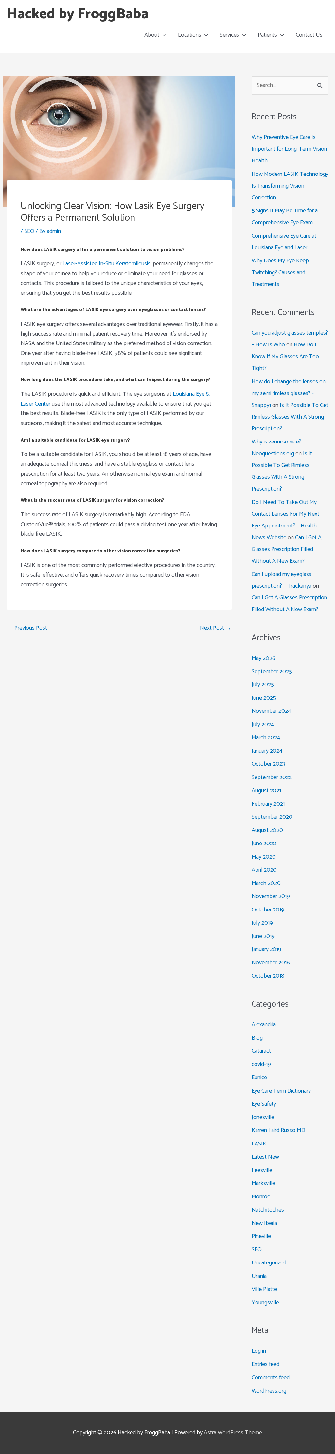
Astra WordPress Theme (233, 1433)
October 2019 (268, 910)
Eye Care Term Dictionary (281, 1091)
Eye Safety (264, 1104)
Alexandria (264, 1024)
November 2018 (271, 963)
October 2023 (268, 764)
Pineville (261, 1236)
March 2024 (266, 738)
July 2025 (263, 685)
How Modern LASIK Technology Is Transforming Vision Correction (290, 186)
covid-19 (261, 1064)
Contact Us (309, 35)
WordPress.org (269, 1391)
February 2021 (268, 804)
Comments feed (271, 1377)
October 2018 (268, 976)
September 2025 (272, 672)
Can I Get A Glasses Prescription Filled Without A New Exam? (287, 549)
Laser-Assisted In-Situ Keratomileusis (106, 264)
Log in (259, 1351)
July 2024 (263, 724)
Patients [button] (267, 35)
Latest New (265, 1157)
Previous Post (27, 628)
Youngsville (265, 1303)
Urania (259, 1276)
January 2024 (267, 751)
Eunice (259, 1077)
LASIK (259, 1144)
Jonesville (263, 1117)
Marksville (263, 1183)
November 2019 (271, 896)
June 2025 (264, 698)
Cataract (261, 1051)
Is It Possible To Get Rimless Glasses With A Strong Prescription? (290, 417)
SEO (29, 231)
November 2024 (271, 711)
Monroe (261, 1197)
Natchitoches (268, 1210)
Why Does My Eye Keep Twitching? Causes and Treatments (280, 272)
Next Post (215, 628)
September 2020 (272, 817)
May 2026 (263, 658)
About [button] (151, 35)
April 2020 (264, 870)
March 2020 (266, 883)
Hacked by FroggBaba (78, 14)
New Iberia (264, 1223)
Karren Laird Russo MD (278, 1130)
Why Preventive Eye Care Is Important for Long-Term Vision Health (289, 149)
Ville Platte (264, 1289)
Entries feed (265, 1364)
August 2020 (267, 830)
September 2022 (272, 777)
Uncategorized (269, 1263)
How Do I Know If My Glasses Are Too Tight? (285, 356)
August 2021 (266, 790)
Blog (257, 1038)
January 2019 (266, 949)
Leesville (262, 1170)
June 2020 (264, 843)
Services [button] (229, 35)
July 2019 (262, 923)
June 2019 (263, 936)
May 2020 (264, 857)
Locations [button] (189, 35)
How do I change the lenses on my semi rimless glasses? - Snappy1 (289, 393)
